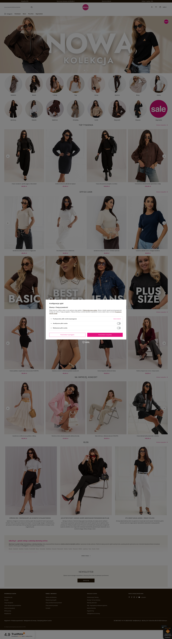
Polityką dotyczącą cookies (90, 310)
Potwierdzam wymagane (67, 334)
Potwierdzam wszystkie (105, 334)
